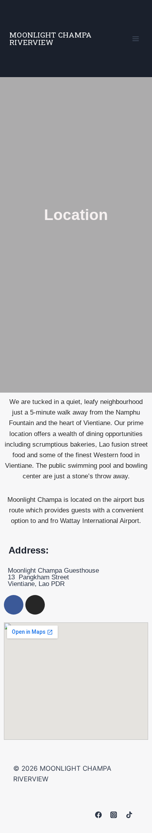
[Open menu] (135, 38)
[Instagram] (35, 605)
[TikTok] (129, 814)
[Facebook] (13, 605)
